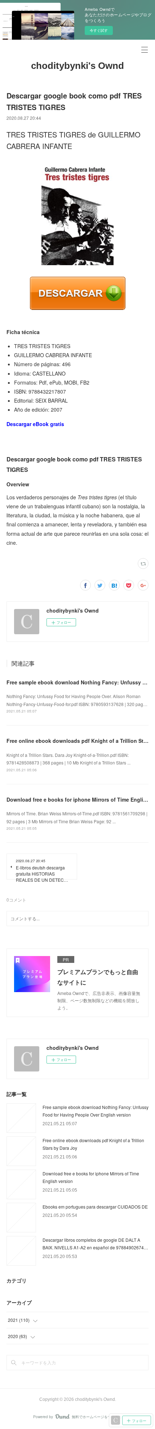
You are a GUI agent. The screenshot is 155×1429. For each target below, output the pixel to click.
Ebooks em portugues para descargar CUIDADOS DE (95, 1207)
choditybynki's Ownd (77, 65)
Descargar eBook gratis (35, 424)
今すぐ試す (99, 30)
